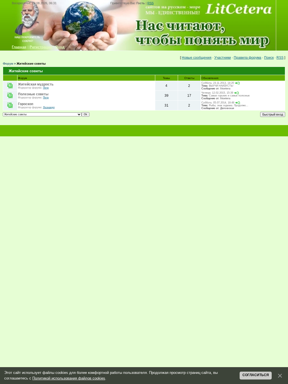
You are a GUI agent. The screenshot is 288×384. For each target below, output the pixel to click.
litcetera (225, 88)
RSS (150, 3)
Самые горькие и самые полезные (229, 95)
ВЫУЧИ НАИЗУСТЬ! (221, 85)
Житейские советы (31, 63)
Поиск (269, 58)
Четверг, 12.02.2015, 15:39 (217, 92)
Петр (46, 87)
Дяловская (227, 108)
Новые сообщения (197, 58)
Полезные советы (33, 94)
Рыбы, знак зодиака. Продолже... (228, 105)
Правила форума (247, 58)
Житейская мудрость (35, 84)
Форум (8, 63)
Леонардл (49, 107)
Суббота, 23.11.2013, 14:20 (217, 83)
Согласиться (255, 375)
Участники (222, 58)
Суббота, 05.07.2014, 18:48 (217, 102)
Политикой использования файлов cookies (68, 378)
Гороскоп (25, 104)
